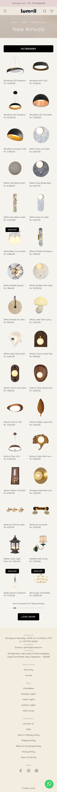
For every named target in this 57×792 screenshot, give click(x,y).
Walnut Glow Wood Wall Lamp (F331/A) (40, 388)
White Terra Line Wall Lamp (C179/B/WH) (39, 149)
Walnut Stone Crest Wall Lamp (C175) (41, 354)
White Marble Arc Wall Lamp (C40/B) (14, 319)
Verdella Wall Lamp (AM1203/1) (38, 559)
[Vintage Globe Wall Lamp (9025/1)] (40, 476)
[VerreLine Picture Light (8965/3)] (15, 510)
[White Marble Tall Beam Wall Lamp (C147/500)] (40, 237)
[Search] (44, 11)
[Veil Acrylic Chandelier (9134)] (40, 578)
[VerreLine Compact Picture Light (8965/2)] (40, 510)
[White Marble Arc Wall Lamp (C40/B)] (15, 305)
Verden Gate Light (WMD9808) (12, 559)
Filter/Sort (28, 48)
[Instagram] (28, 770)
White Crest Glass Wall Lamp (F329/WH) (14, 354)
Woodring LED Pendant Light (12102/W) (15, 80)
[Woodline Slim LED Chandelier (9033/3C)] (40, 66)
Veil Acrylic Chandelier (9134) (39, 593)
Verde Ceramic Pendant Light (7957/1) (15, 593)
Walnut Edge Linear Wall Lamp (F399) (40, 422)
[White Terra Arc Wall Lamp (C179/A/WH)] (40, 202)
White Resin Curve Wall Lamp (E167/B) (14, 251)
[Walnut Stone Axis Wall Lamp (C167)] (15, 373)
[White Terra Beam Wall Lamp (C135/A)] (15, 202)
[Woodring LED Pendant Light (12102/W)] (15, 66)
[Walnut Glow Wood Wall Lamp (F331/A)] (40, 373)
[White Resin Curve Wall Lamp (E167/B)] (15, 237)
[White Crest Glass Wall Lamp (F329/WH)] (15, 339)
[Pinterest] (36, 770)
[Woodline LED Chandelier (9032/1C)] (40, 100)
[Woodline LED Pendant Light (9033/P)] (15, 100)
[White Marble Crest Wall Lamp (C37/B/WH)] (40, 271)
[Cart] (51, 11)
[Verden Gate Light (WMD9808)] (15, 544)
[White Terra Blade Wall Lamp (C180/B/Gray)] (40, 168)
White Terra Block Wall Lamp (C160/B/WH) (14, 183)
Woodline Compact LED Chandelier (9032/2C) (15, 149)
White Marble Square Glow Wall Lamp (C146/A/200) (13, 285)
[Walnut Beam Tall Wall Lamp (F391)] (15, 476)
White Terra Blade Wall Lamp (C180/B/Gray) (40, 183)
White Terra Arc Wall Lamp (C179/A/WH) (38, 217)
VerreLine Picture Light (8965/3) (14, 524)
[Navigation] (5, 11)
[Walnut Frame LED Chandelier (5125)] (15, 407)
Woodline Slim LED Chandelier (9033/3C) (39, 80)
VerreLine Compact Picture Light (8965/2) (39, 524)
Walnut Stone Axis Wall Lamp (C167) (15, 388)
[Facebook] (20, 770)
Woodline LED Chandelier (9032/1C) (41, 115)
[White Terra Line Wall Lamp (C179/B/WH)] (40, 134)
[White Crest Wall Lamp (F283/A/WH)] (40, 305)
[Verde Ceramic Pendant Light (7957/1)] (15, 578)
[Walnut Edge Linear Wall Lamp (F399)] (40, 407)
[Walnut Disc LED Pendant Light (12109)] (15, 441)
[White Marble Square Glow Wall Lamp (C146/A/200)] (15, 271)
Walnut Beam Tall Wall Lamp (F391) (14, 490)
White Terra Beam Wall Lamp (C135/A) (14, 217)
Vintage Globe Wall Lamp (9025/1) (41, 490)
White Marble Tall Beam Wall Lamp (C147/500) (40, 251)
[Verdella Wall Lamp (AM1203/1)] (40, 544)
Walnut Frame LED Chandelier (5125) (13, 422)
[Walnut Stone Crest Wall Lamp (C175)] (40, 339)
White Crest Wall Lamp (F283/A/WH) (40, 319)
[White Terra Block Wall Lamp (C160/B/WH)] (15, 168)
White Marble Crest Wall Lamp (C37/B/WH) (40, 285)
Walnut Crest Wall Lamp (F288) (40, 456)
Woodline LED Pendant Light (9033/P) (14, 115)
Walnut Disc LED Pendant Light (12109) (14, 456)
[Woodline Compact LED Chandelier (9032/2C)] (15, 134)
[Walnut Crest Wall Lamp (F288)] (40, 441)
